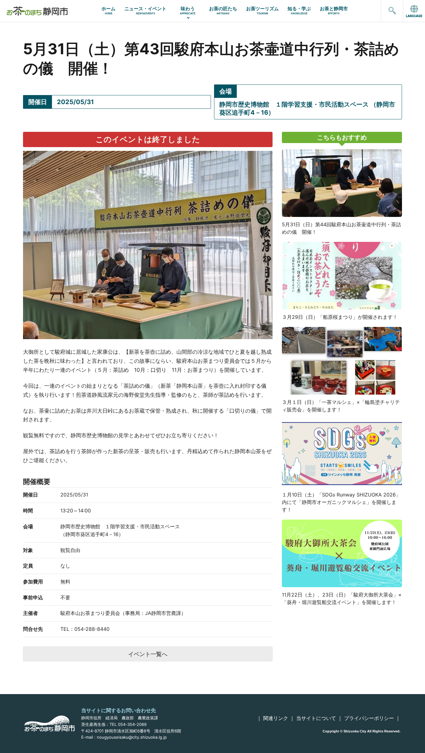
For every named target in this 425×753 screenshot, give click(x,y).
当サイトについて (316, 718)
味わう (187, 10)
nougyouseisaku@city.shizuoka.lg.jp (132, 737)
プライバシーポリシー (369, 718)
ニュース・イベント (145, 10)
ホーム (108, 10)
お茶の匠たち (223, 10)
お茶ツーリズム (262, 10)
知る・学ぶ (299, 10)
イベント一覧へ (147, 654)
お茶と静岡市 (334, 10)
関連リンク (275, 718)
